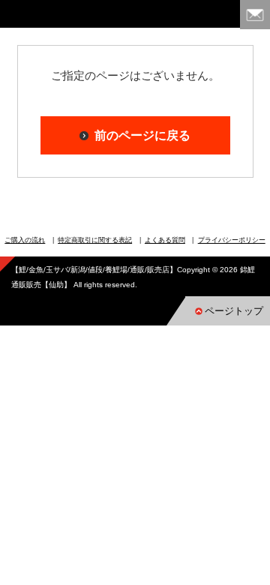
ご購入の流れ (24, 240)
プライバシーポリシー (232, 240)
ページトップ (234, 310)
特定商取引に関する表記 (95, 240)
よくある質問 (165, 240)
